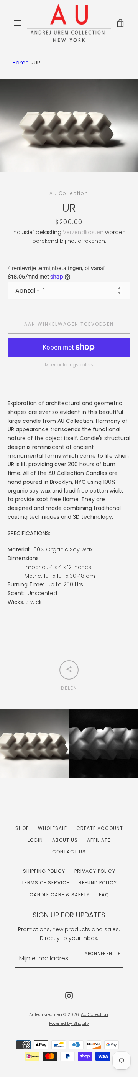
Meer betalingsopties (69, 364)
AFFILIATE (98, 840)
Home (20, 62)
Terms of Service (45, 882)
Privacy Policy (94, 871)
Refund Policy (98, 882)
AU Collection (94, 1014)
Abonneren (98, 954)
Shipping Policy (44, 871)
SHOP (22, 828)
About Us (65, 840)
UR (37, 62)
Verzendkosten (83, 232)
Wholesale (52, 828)
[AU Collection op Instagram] (69, 995)
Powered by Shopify (69, 1023)
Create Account (99, 828)
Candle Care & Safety (60, 894)
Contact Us (69, 851)
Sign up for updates (69, 915)
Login (35, 840)
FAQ (104, 894)
